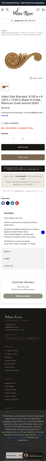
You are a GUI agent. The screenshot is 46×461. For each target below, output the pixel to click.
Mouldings (8, 357)
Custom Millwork (10, 389)
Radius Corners (11, 354)
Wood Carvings (10, 360)
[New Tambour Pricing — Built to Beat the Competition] (23, 3)
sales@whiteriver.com (12, 327)
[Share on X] (8, 203)
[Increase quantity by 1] (23, 139)
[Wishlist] (38, 10)
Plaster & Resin (10, 367)
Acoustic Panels (10, 364)
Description (9, 213)
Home (3, 30)
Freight (7, 259)
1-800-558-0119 (19, 191)
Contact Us (8, 266)
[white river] (23, 12)
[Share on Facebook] (3, 203)
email (27, 191)
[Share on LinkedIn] (12, 203)
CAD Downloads (10, 393)
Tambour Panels (11, 350)
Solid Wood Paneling (12, 370)
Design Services (10, 383)
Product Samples (10, 396)
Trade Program (9, 386)
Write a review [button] (23, 296)
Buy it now (23, 157)
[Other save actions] (20, 455)
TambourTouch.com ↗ (14, 338)
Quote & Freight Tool (12, 399)
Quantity (4, 133)
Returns (7, 251)
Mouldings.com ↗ (32, 338)
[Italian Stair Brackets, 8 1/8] (5, 87)
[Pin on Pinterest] (17, 203)
